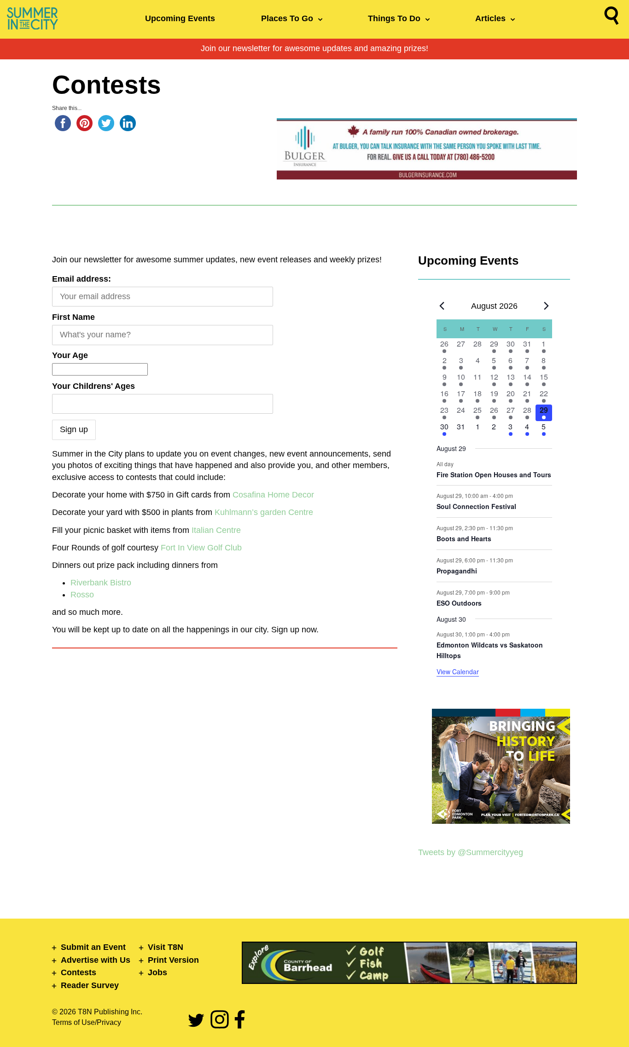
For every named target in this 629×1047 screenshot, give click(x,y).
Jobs (157, 972)
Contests (78, 972)
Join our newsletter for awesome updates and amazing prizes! (314, 48)
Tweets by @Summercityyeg (470, 852)
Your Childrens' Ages (93, 386)
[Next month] (546, 306)
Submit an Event (93, 947)
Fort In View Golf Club (201, 547)
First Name (73, 317)
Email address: (81, 278)
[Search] (611, 17)
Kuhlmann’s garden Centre (264, 512)
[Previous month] (442, 306)
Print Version (173, 960)
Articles (490, 18)
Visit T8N (165, 947)
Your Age (70, 355)
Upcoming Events (180, 18)
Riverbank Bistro (100, 582)
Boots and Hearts (464, 538)
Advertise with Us (95, 960)
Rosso (82, 594)
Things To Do (394, 18)
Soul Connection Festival (476, 506)
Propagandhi (457, 570)
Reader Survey (90, 985)
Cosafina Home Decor (273, 494)
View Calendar (458, 671)
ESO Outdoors (459, 602)
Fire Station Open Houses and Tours (494, 474)
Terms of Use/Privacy (86, 1022)
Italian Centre (216, 530)
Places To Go (287, 18)
